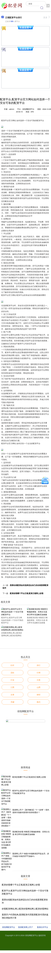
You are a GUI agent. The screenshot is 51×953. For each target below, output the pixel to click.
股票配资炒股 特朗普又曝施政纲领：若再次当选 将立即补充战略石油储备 (31, 833)
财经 (38, 694)
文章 (12, 694)
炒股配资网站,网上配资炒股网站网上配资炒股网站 (25, 908)
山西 (38, 687)
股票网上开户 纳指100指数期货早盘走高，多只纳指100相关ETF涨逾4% (30, 854)
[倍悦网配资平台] (11, 5)
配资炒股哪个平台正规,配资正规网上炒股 (26, 593)
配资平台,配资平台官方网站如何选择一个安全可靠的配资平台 (31, 791)
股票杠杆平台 (42, 927)
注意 (38, 680)
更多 (45, 17)
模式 (38, 702)
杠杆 (12, 665)
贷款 (12, 672)
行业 (12, 680)
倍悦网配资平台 (8, 927)
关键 (12, 702)
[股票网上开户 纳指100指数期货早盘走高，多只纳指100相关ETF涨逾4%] (6, 861)
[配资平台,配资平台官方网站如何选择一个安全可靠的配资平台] (12, 611)
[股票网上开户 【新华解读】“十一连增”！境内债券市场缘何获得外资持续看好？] (6, 817)
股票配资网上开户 (25, 927)
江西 (12, 687)
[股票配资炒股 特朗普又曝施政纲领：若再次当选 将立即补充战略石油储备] (38, 611)
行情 (38, 672)
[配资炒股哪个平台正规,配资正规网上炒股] (6, 780)
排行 (38, 665)
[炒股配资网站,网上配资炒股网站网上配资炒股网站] (12, 628)
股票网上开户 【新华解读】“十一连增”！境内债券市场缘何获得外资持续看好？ (30, 811)
